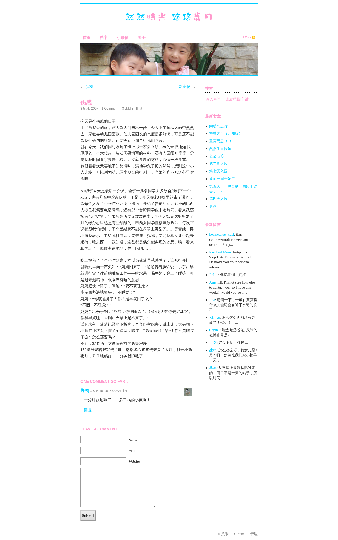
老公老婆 (216, 156)
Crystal (214, 330)
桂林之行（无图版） (225, 133)
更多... (214, 206)
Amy (213, 282)
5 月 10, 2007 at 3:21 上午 (110, 391)
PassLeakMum (220, 252)
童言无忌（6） (221, 141)
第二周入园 (218, 163)
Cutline (239, 534)
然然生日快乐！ (222, 149)
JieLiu (213, 275)
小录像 (123, 37)
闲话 (139, 108)
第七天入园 (218, 171)
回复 (88, 410)
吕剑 (213, 343)
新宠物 (185, 86)
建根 (213, 350)
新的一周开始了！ (224, 179)
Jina (212, 300)
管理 (254, 534)
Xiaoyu (214, 317)
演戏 (89, 86)
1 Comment (109, 108)
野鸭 (84, 390)
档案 (104, 37)
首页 (87, 37)
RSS (247, 37)
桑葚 (213, 368)
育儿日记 (127, 108)
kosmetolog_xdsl (221, 234)
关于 (142, 37)
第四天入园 (218, 199)
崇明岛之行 (218, 126)
